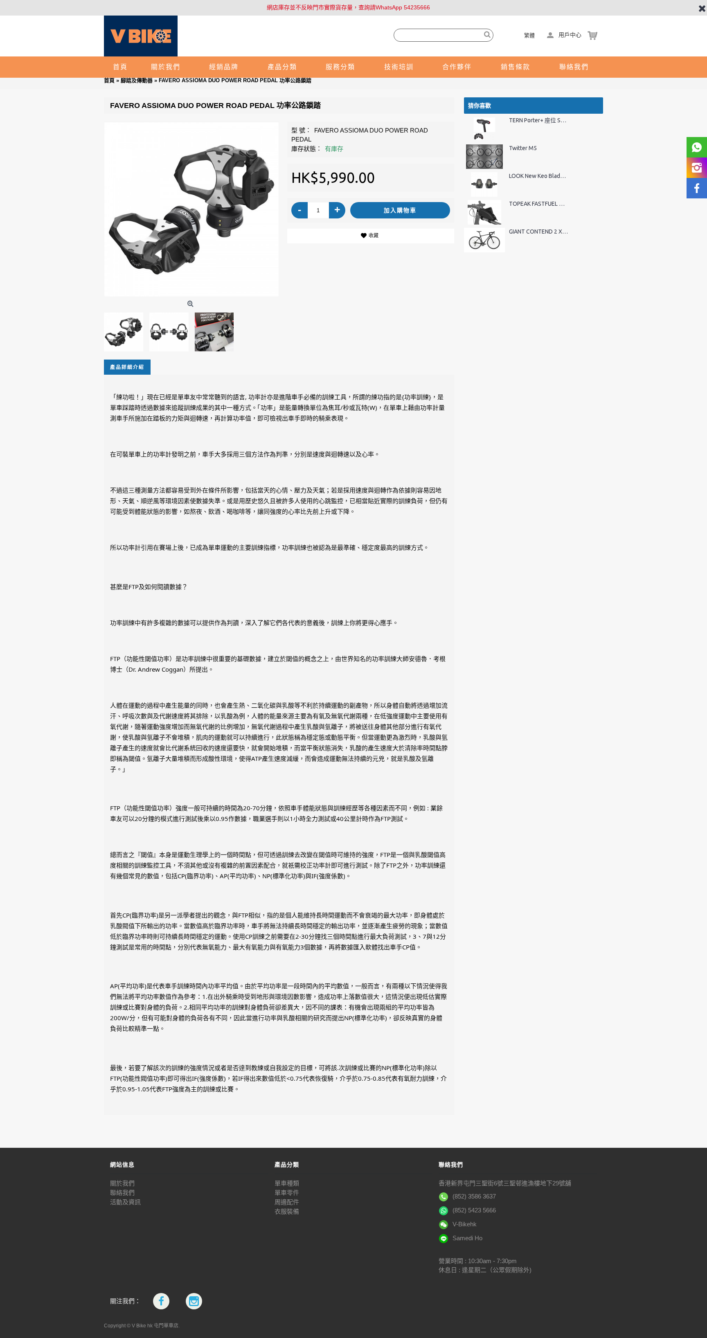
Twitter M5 (523, 148)
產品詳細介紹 (127, 367)
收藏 (373, 235)
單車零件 (287, 1192)
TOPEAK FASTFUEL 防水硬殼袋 (538, 204)
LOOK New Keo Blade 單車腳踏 (538, 176)
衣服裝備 (287, 1211)
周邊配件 (287, 1202)
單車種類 (287, 1183)
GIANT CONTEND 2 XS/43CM (538, 232)
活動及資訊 (125, 1202)
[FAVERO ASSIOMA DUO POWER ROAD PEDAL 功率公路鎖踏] (191, 209)
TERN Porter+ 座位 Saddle (538, 120)
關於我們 (122, 1183)
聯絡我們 (122, 1192)
